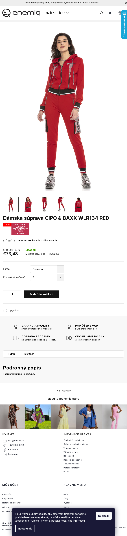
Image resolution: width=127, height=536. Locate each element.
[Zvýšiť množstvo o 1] (18, 295)
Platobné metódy (71, 468)
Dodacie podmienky (73, 460)
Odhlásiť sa (7, 511)
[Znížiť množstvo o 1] (6, 295)
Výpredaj (68, 503)
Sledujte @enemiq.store (63, 398)
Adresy (5, 507)
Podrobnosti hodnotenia (44, 240)
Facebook (13, 449)
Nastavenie (25, 528)
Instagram (13, 454)
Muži (66, 494)
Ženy (66, 498)
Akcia (66, 507)
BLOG (66, 471)
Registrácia (7, 498)
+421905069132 (16, 445)
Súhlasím (103, 515)
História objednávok (11, 503)
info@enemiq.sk (16, 440)
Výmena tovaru (71, 452)
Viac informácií (76, 520)
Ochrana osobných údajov (76, 444)
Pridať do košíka (40, 294)
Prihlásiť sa (7, 494)
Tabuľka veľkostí (71, 464)
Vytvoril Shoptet (119, 527)
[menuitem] (50, 13)
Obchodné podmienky (74, 440)
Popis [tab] (11, 354)
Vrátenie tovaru (71, 448)
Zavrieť (39, 309)
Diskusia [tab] (29, 354)
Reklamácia (69, 456)
